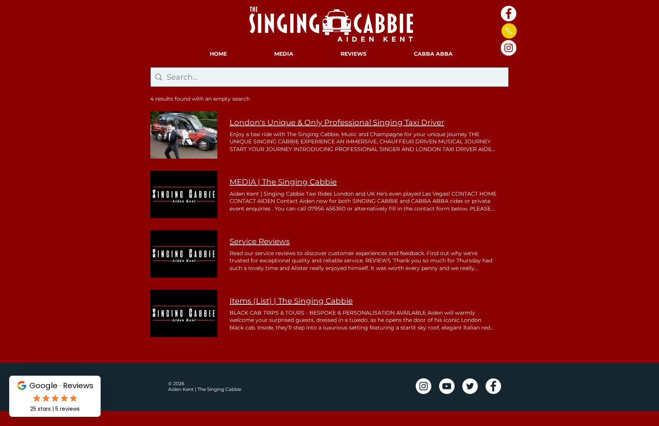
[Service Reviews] (183, 254)
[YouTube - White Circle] (447, 386)
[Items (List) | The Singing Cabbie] (183, 313)
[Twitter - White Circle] (470, 386)
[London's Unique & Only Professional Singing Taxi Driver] (183, 135)
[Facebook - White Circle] (508, 13)
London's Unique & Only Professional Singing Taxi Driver (337, 122)
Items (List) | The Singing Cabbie (291, 300)
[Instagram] (508, 48)
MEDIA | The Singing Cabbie (283, 181)
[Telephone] (509, 31)
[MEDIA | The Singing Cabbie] (183, 194)
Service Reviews (260, 241)
